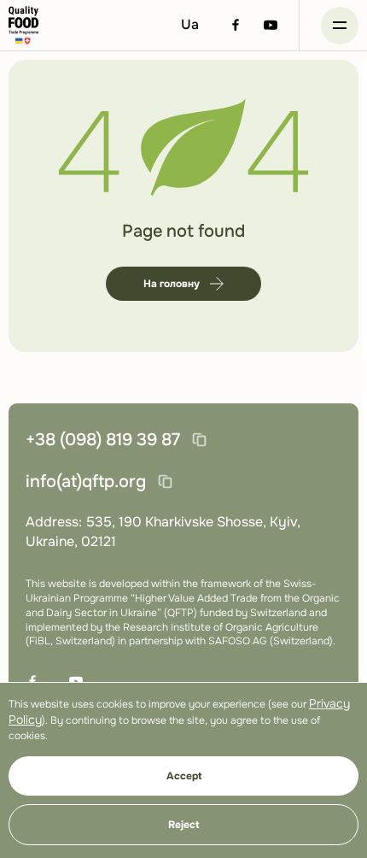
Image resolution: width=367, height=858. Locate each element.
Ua (190, 24)
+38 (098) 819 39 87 (103, 440)
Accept (183, 776)
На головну (171, 284)
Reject (183, 825)
